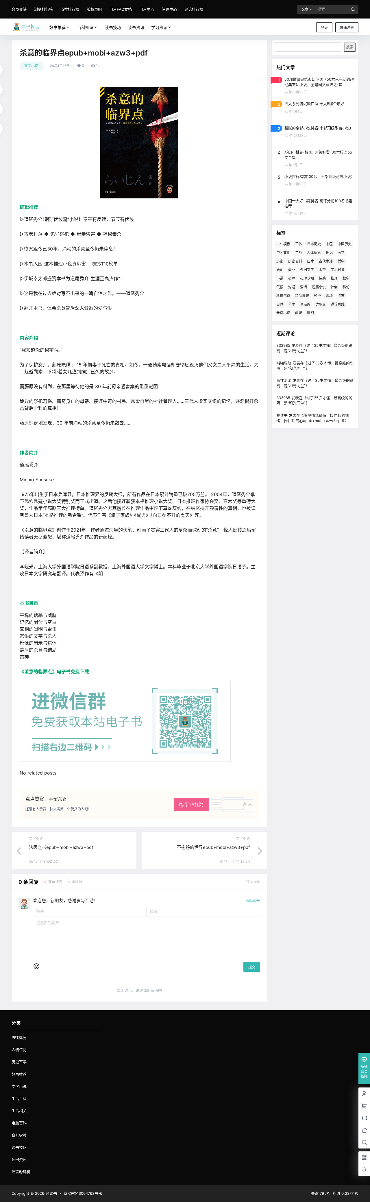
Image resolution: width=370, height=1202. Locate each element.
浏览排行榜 (43, 9)
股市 (341, 296)
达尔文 (320, 304)
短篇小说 (319, 287)
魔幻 (310, 313)
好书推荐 (57, 27)
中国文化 (283, 252)
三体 (298, 244)
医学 (341, 252)
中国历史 (345, 244)
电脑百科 (19, 1122)
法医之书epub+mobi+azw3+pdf (61, 847)
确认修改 (253, 901)
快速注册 (347, 27)
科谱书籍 (283, 296)
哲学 (341, 261)
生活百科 (19, 1098)
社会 (334, 287)
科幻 (346, 287)
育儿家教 (19, 1135)
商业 (291, 270)
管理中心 (169, 9)
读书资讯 (19, 1159)
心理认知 (307, 278)
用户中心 (146, 9)
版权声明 (94, 9)
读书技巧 (19, 1147)
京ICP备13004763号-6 (83, 1193)
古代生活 (326, 261)
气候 (279, 287)
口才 (310, 261)
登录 (324, 27)
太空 (322, 270)
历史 (279, 261)
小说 (279, 278)
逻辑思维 (338, 304)
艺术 (291, 304)
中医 (329, 244)
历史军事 (19, 1061)
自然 (279, 304)
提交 (251, 967)
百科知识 (85, 27)
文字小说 (31, 66)
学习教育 (338, 270)
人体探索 (314, 252)
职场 (329, 296)
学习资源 (159, 27)
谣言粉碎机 (21, 1171)
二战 (298, 252)
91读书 (50, 1193)
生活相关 (19, 1110)
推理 (334, 278)
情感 (322, 278)
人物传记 (19, 1049)
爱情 (303, 287)
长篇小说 (283, 313)
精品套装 (302, 296)
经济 (317, 296)
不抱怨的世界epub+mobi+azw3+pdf (213, 847)
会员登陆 (19, 9)
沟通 (291, 287)
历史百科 (295, 261)
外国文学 (307, 270)
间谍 (298, 313)
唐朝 (279, 270)
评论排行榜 (193, 9)
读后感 (305, 304)
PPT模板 (283, 244)
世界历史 (314, 244)
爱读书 (282, 415)
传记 (329, 252)
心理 (291, 278)
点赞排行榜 (69, 9)
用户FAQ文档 (120, 9)
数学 (346, 278)
